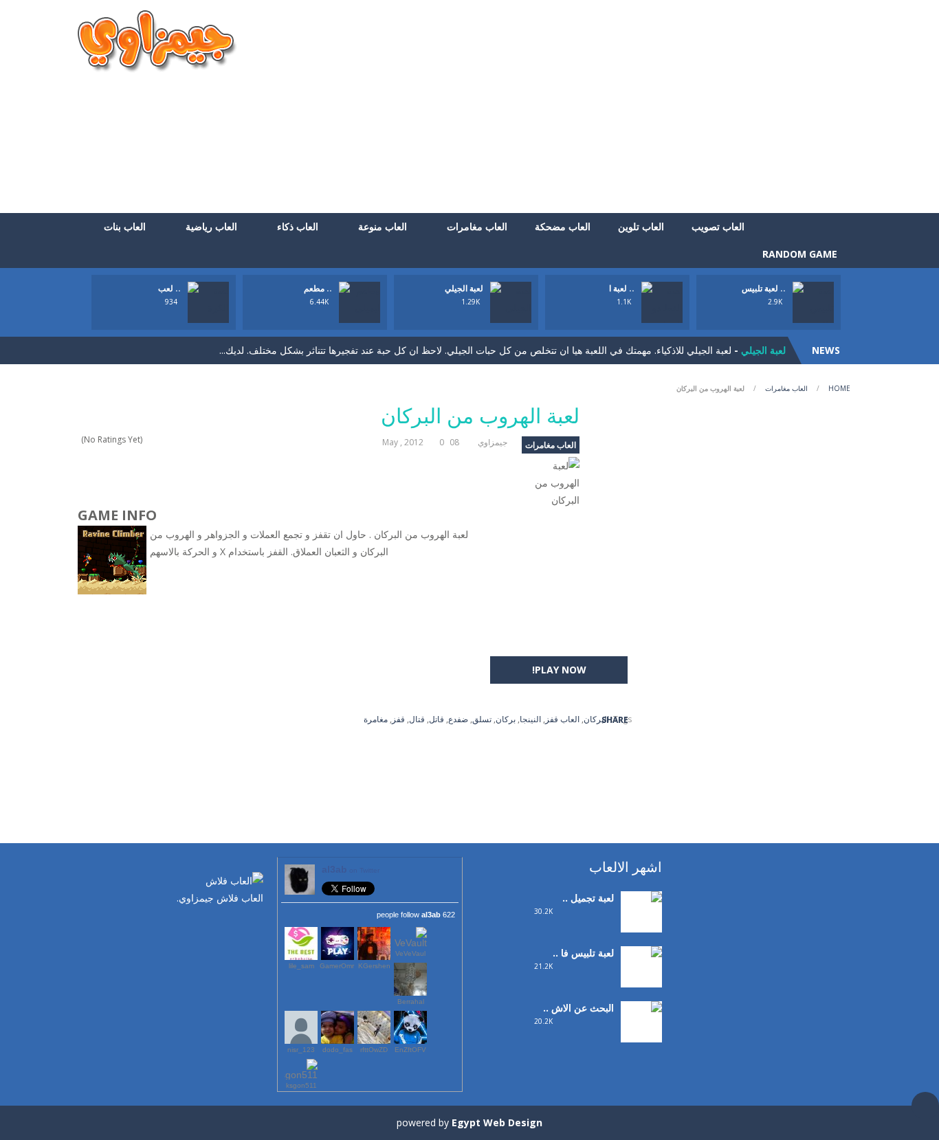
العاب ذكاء (297, 226)
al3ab (350, 869)
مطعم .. (318, 288)
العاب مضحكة (562, 226)
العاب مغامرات (477, 226)
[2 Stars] (175, 439)
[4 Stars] (157, 439)
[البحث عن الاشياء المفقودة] (641, 1034)
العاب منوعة (382, 226)
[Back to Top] (925, 1105)
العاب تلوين (641, 226)
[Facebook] (253, 927)
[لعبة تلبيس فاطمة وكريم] (641, 979)
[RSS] (211, 927)
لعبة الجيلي (464, 288)
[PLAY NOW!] (208, 306)
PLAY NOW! (559, 669)
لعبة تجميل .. (588, 897)
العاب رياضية (211, 226)
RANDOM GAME (801, 253)
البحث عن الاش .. (578, 1007)
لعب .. (169, 288)
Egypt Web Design (497, 1122)
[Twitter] (232, 927)
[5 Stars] (148, 439)
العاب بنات (125, 226)
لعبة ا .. (621, 288)
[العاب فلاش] (157, 40)
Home (839, 388)
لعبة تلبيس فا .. (583, 952)
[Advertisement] (611, 106)
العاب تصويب (718, 226)
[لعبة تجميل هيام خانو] (641, 915)
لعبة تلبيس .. (764, 288)
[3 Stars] (166, 439)
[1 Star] (184, 439)
